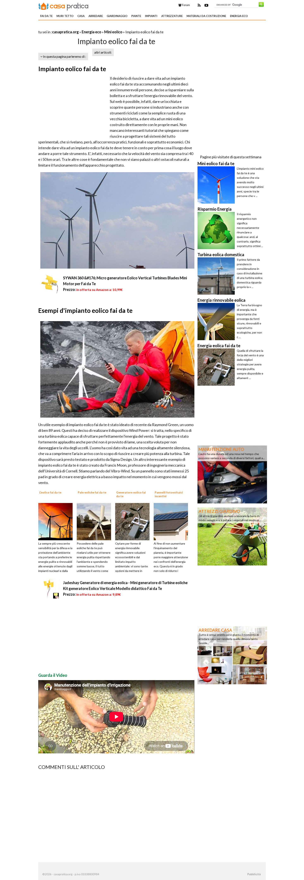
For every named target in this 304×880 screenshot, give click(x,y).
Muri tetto (64, 16)
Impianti (151, 16)
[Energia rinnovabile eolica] (217, 321)
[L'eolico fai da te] (56, 521)
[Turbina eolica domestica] (217, 276)
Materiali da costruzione (206, 16)
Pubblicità (254, 874)
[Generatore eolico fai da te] (133, 521)
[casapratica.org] (63, 6)
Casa (81, 16)
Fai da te (46, 16)
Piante (136, 16)
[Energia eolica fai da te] (217, 367)
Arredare (96, 16)
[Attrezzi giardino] (232, 536)
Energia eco (239, 16)
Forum (185, 5)
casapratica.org (65, 32)
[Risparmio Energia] (217, 230)
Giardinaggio (117, 16)
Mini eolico (113, 32)
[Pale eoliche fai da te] (95, 521)
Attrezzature (172, 16)
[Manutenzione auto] (232, 474)
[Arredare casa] (232, 655)
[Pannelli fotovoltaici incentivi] (172, 521)
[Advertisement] (86, 26)
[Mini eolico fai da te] (217, 185)
